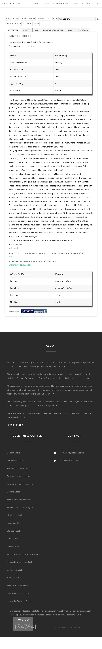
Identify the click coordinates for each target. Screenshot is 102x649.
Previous (28, 23)
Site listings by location (20, 611)
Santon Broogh (13, 23)
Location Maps (60, 4)
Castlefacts (11, 4)
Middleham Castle (15, 515)
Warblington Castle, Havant (19, 468)
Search (86, 4)
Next (37, 23)
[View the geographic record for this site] (27, 312)
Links (78, 615)
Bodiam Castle (13, 453)
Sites (46, 4)
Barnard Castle (13, 492)
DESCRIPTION (13, 30)
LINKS (70, 30)
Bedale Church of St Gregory (20, 507)
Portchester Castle (15, 460)
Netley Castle (13, 546)
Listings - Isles (28, 18)
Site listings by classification (43, 611)
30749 (11, 256)
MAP (36, 30)
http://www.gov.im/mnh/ (20, 265)
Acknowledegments (66, 615)
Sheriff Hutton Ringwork (17, 585)
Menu (15, 18)
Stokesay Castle (14, 531)
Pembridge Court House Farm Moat (22, 554)
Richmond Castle (14, 523)
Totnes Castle (13, 538)
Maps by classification (81, 611)
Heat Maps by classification (22, 615)
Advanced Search (43, 615)
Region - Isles (44, 18)
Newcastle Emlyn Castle (18, 593)
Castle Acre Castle (15, 570)
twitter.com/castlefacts (70, 460)
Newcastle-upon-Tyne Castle (20, 562)
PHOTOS (26, 30)
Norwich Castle (14, 578)
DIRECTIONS (83, 30)
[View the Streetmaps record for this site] (40, 312)
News (96, 4)
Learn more (15, 425)
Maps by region (64, 611)
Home (37, 4)
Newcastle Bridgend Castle (19, 601)
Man (55, 18)
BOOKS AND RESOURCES (53, 30)
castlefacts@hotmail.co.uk (72, 453)
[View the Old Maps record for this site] (14, 312)
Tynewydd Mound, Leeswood (20, 476)
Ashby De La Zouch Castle (19, 499)
